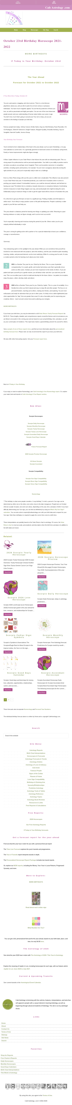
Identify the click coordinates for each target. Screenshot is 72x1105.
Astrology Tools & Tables (36, 791)
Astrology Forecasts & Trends (36, 759)
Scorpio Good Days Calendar (36, 437)
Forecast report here (40, 339)
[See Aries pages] (7, 1090)
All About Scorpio (36, 461)
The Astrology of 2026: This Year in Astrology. (47, 955)
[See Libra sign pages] (38, 1090)
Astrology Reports (36, 750)
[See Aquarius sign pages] (59, 1090)
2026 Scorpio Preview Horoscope (36, 454)
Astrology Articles (36, 762)
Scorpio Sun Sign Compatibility (36, 478)
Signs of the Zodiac (36, 773)
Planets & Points (36, 776)
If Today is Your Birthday (17, 384)
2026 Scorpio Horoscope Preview (53, 558)
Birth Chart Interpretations (36, 753)
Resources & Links (36, 802)
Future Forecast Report (39, 447)
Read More (8, 572)
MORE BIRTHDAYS (36, 54)
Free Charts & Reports (9, 1058)
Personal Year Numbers (43, 709)
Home (3, 1023)
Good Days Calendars (8, 1067)
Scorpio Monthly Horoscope (36, 426)
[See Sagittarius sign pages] (49, 1090)
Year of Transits (12, 854)
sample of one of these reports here (19, 329)
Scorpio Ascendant (36, 464)
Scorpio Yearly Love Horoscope (36, 431)
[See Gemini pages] (17, 1090)
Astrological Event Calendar (31, 982)
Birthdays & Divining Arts (36, 782)
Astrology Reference (36, 794)
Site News (4, 1038)
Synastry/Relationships (36, 785)
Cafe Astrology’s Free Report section (34, 394)
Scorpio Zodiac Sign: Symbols (19, 636)
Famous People (36, 770)
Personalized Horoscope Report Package (21, 860)
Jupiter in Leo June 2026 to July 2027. (17, 969)
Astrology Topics (36, 797)
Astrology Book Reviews (36, 800)
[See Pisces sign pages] (64, 1090)
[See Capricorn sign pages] (54, 1090)
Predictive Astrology (36, 788)
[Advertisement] (36, 361)
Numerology (36, 494)
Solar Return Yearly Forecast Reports (51, 313)
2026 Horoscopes (36, 819)
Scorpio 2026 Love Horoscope (19, 599)
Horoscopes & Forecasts (36, 756)
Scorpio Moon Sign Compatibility (36, 481)
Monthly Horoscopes (8, 1064)
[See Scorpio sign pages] (43, 1090)
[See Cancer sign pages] (23, 1090)
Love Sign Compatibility (36, 779)
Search (3, 1040)
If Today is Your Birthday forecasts (36, 830)
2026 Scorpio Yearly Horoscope (19, 554)
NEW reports (18, 865)
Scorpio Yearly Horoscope (36, 429)
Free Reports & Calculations (36, 805)
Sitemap (4, 1035)
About (3, 1026)
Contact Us (5, 1029)
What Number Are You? (36, 928)
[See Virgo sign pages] (33, 1090)
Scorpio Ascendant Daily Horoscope (36, 434)
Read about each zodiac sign (36, 907)
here (42, 941)
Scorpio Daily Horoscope (36, 423)
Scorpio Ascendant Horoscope (52, 674)
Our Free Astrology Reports (36, 825)
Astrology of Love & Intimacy (36, 765)
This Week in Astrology (9, 1073)
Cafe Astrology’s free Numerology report (46, 391)
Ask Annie (36, 768)
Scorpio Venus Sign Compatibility (36, 484)
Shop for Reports (7, 1055)
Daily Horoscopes (7, 1061)
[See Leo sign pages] (28, 1090)
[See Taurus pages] (12, 1090)
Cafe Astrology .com (14, 17)
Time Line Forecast (13, 849)
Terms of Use (6, 1032)
